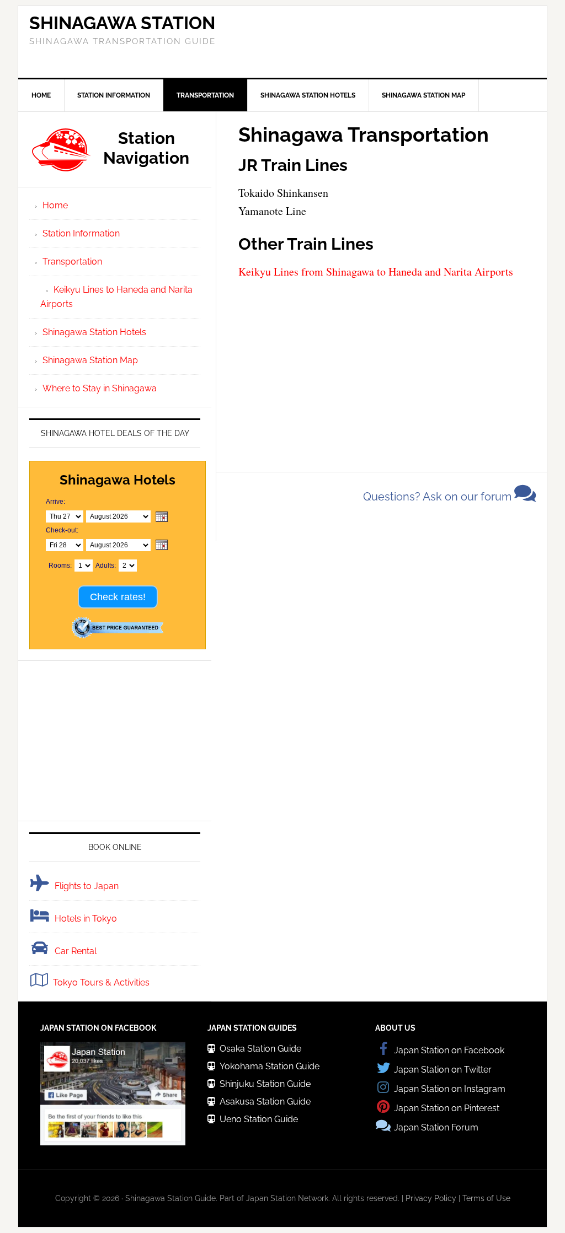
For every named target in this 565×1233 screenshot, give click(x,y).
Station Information (81, 233)
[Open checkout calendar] (162, 545)
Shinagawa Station (122, 23)
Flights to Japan (87, 886)
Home (55, 205)
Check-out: (62, 530)
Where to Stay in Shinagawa (99, 388)
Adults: (105, 565)
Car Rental (76, 951)
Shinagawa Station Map (90, 360)
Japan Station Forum (436, 1127)
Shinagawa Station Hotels (94, 332)
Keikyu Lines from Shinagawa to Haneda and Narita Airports (375, 271)
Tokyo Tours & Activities (101, 982)
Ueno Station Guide (259, 1119)
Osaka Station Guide (260, 1048)
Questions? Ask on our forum (438, 496)
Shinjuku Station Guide (265, 1084)
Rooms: (60, 565)
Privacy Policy (431, 1198)
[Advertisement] (381, 41)
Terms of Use (486, 1198)
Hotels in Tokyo (86, 918)
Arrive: (55, 501)
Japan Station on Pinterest (446, 1108)
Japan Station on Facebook (449, 1050)
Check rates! (118, 596)
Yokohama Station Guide (269, 1066)
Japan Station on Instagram (449, 1089)
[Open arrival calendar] (162, 517)
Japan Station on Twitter (443, 1069)
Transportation (72, 261)
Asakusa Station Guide (265, 1101)
